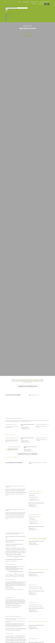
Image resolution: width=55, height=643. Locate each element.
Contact (46, 3)
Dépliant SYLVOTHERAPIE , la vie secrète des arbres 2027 (38, 621)
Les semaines (27, 35)
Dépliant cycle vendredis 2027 (13, 457)
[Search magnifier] (6, 9)
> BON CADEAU (40, 3)
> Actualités (34, 3)
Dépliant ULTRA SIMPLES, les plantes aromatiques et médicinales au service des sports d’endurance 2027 (38, 539)
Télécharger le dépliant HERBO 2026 (35, 491)
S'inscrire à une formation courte (27, 386)
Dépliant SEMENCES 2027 (33, 638)
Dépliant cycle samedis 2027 (10, 434)
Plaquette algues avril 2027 (33, 602)
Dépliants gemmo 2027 (33, 584)
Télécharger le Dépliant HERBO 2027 (35, 514)
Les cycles (27, 32)
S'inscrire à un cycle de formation (27, 454)
